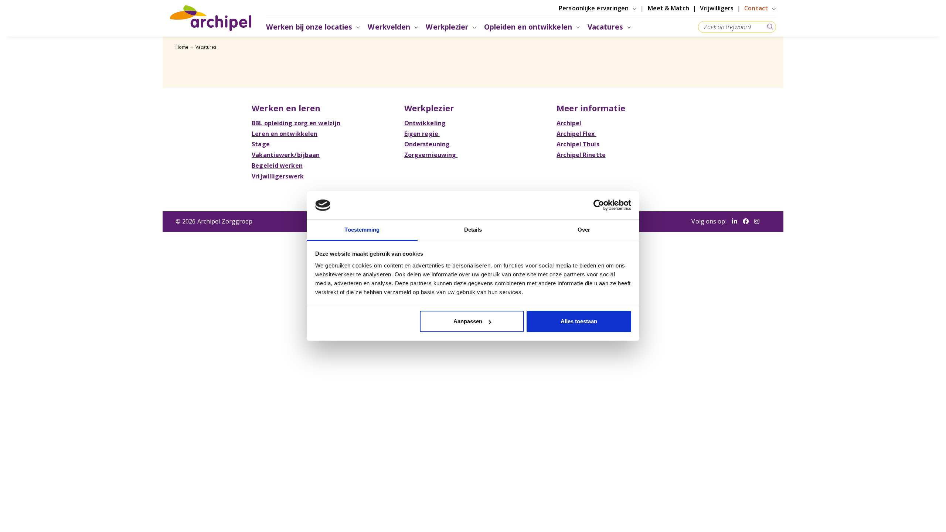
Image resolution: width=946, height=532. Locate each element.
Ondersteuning (427, 144)
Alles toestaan (579, 321)
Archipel (569, 123)
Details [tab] (473, 229)
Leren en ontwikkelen (284, 134)
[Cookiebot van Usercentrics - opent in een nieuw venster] (598, 205)
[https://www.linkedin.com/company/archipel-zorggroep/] (734, 221)
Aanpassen (467, 321)
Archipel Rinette (581, 155)
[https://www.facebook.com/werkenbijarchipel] (746, 221)
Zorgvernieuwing (431, 155)
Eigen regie (422, 134)
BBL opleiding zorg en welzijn (296, 123)
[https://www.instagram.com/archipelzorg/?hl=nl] (756, 221)
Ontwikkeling (425, 123)
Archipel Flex (576, 134)
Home (182, 47)
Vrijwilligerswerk (278, 176)
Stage (261, 144)
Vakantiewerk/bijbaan (286, 155)
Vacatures (206, 47)
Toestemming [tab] (362, 229)
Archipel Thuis (578, 144)
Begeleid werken (277, 165)
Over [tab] (584, 229)
